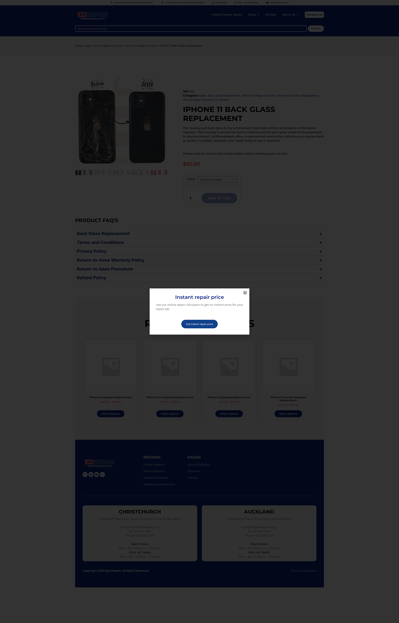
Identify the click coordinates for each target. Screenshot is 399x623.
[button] (245, 293)
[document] (199, 311)
